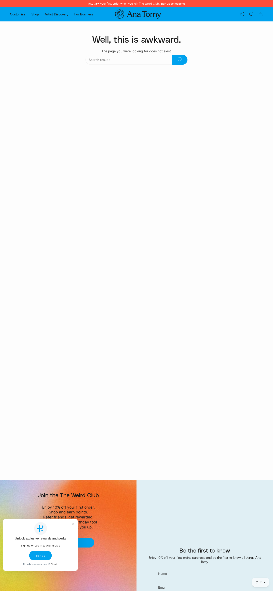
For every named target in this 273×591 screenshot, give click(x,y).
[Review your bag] (260, 14)
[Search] (179, 60)
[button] (17, 14)
